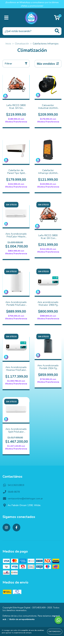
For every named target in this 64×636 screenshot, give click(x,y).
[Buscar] (57, 31)
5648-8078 (14, 491)
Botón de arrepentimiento (22, 619)
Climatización (22, 43)
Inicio (8, 43)
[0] (57, 18)
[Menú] (6, 18)
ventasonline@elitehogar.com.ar (25, 498)
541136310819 (16, 485)
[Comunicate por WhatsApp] (58, 620)
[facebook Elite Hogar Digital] (16, 527)
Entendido (55, 631)
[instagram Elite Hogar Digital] (6, 527)
